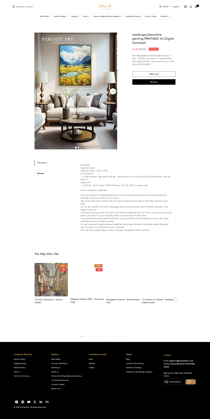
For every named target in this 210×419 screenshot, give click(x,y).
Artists (85, 16)
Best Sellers (44, 16)
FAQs (16, 372)
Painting (74, 16)
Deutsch (175, 6)
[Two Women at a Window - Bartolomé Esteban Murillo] (158, 279)
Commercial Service (133, 16)
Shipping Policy (20, 363)
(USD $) (165, 6)
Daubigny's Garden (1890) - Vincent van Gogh (87, 300)
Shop (91, 359)
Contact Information (135, 363)
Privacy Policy (19, 359)
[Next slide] (175, 300)
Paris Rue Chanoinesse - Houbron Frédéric (49, 301)
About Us (164, 16)
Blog (128, 359)
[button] (76, 147)
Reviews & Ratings (133, 368)
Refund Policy (19, 368)
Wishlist (92, 363)
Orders (91, 368)
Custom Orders (151, 16)
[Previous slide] (34, 300)
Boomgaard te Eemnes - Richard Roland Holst (122, 301)
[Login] (191, 7)
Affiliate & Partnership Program (139, 372)
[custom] (16, 402)
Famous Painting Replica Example (107, 16)
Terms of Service (21, 376)
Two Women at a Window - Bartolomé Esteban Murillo (158, 301)
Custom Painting (59, 16)
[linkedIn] (41, 402)
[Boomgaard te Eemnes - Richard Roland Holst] (123, 279)
